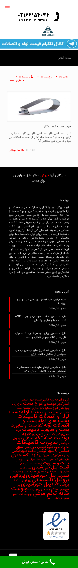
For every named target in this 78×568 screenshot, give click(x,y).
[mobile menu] (7, 8)
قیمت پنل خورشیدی (50, 467)
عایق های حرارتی (36, 459)
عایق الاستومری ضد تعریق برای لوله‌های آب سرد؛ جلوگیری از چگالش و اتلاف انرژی (40, 352)
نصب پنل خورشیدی (47, 475)
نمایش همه (16, 80)
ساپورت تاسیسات (37, 442)
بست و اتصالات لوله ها (46, 423)
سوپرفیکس (30, 447)
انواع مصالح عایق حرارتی (44, 408)
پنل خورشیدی (36, 484)
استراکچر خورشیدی (56, 403)
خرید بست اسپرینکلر (57, 126)
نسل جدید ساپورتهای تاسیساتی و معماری (44, 470)
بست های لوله (53, 421)
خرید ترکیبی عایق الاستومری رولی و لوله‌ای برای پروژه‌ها (41, 302)
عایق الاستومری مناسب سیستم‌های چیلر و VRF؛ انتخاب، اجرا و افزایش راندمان (40, 318)
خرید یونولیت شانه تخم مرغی (45, 436)
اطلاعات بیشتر (17, 150)
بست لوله (32, 411)
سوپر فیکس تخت (41, 451)
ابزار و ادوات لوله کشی (56, 399)
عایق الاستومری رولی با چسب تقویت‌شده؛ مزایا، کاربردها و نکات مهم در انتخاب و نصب (40, 335)
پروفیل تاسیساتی (50, 480)
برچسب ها (46, 77)
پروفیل (17, 475)
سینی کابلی (44, 455)
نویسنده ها (24, 77)
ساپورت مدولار (61, 447)
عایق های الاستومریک (57, 459)
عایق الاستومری (24, 454)
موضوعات (63, 77)
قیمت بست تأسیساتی (30, 463)
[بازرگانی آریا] (39, 31)
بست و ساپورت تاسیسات (45, 429)
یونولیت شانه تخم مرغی (40, 491)
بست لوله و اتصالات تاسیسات (39, 414)
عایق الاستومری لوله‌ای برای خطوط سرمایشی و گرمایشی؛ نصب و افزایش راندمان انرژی (41, 369)
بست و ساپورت (23, 425)
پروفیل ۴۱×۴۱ (60, 484)
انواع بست (33, 403)
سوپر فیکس (45, 447)
